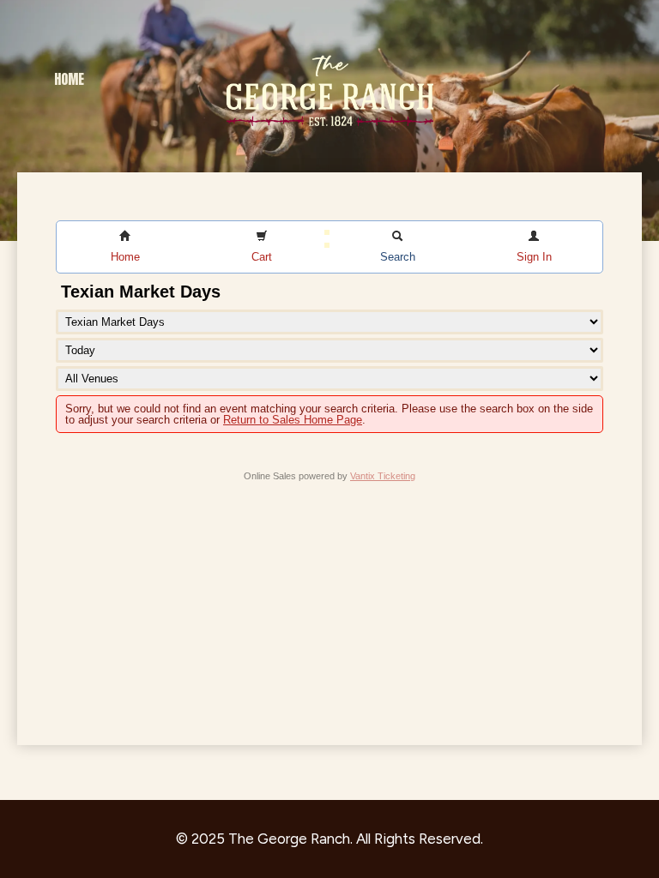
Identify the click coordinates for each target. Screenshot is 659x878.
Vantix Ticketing (382, 476)
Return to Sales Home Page (292, 419)
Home (69, 79)
